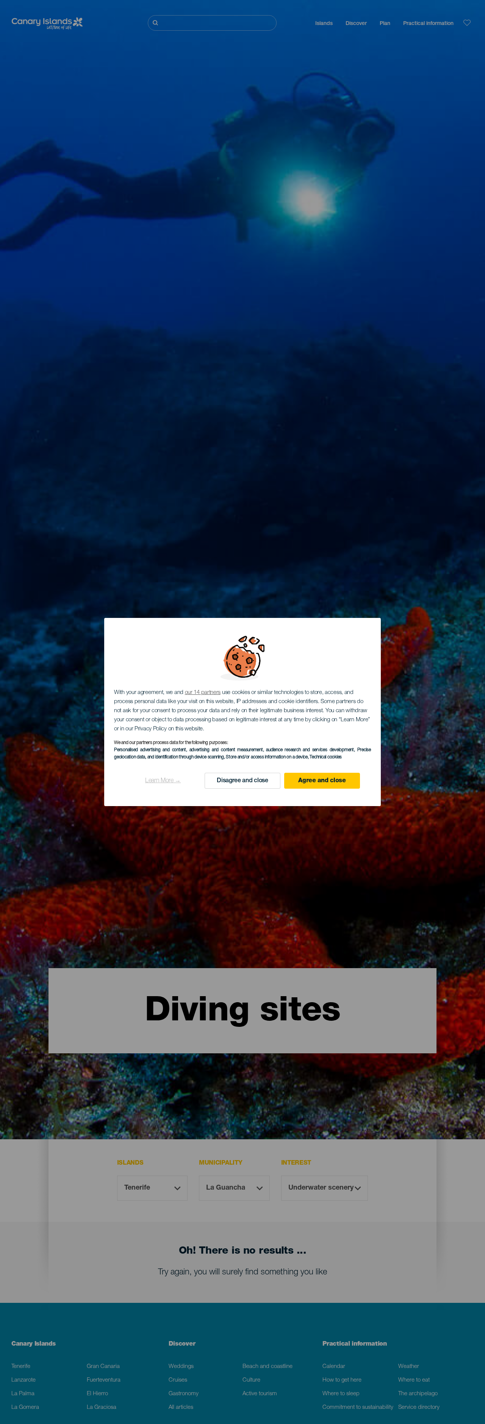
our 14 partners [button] (203, 693)
